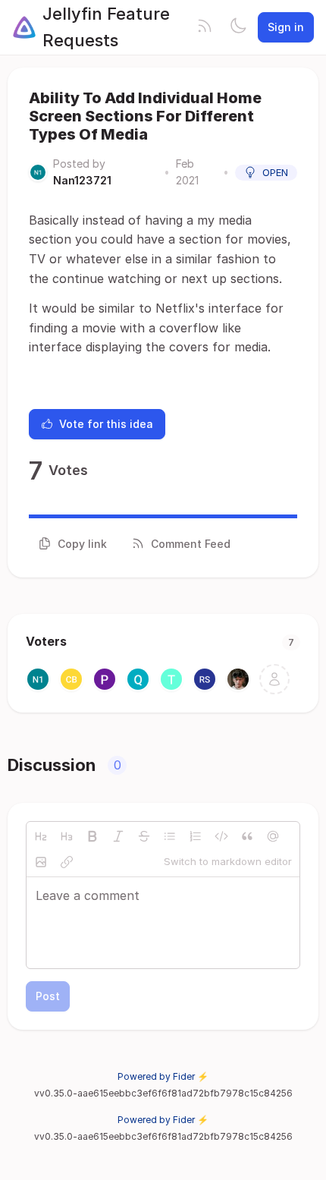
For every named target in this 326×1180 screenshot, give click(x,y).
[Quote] (247, 836)
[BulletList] (169, 836)
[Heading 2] (41, 836)
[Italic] (118, 836)
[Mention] (273, 836)
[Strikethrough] (144, 836)
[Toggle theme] (238, 27)
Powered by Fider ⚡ (163, 1076)
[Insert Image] (41, 862)
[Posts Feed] (204, 27)
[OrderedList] (195, 836)
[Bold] (92, 836)
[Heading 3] (66, 836)
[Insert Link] (66, 862)
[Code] (221, 836)
